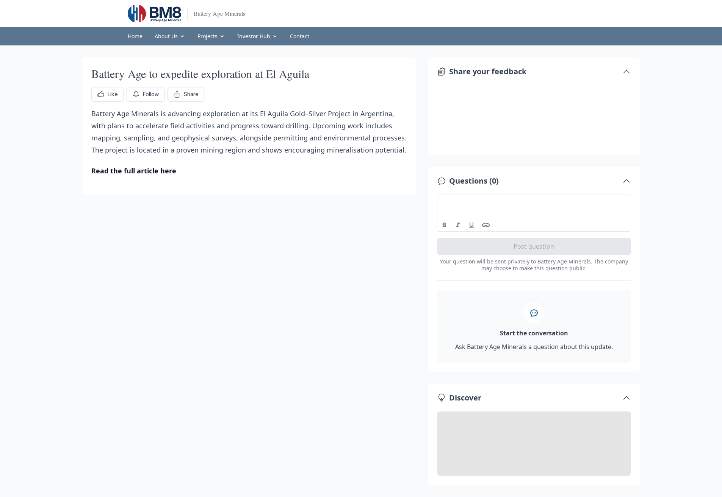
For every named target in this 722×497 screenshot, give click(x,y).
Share (191, 94)
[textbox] (534, 202)
